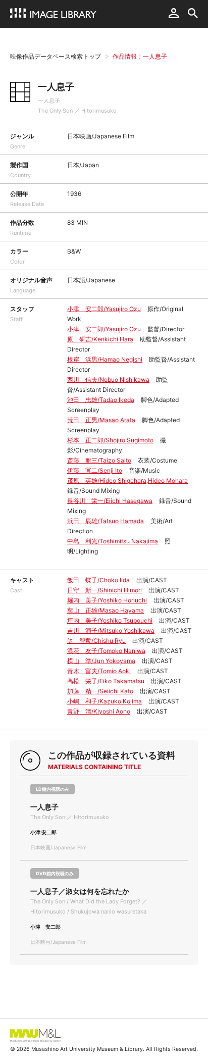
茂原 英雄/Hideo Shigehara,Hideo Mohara (127, 480)
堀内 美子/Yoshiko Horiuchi (107, 600)
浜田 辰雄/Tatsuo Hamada (105, 521)
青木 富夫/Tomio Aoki (99, 671)
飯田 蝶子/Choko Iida (98, 580)
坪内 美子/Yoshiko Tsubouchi (109, 620)
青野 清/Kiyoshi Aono (98, 711)
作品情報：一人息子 (140, 56)
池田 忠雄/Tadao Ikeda (100, 399)
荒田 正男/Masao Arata (101, 420)
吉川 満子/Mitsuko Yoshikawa (110, 630)
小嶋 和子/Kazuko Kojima (104, 701)
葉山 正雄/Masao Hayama (105, 610)
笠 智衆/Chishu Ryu (96, 640)
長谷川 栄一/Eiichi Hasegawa (109, 500)
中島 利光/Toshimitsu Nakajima (112, 541)
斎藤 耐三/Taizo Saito (99, 460)
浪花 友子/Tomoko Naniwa (106, 650)
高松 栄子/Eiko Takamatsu (105, 681)
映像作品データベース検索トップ (55, 56)
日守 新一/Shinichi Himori (104, 590)
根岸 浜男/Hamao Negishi (104, 359)
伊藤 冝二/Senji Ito (94, 470)
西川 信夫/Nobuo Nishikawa (108, 379)
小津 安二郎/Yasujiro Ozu (104, 309)
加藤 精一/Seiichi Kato (100, 691)
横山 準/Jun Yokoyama (101, 661)
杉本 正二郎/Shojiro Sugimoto (110, 440)
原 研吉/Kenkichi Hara (100, 339)
